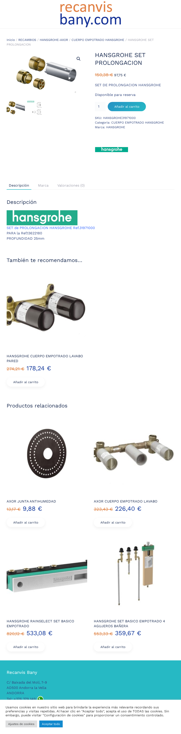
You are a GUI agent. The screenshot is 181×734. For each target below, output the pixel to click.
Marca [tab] (43, 185)
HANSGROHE (115, 127)
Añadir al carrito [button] (25, 382)
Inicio (11, 40)
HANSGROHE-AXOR (54, 40)
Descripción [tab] (19, 185)
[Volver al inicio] (90, 14)
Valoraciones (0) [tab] (71, 185)
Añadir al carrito (126, 106)
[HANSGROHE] (111, 149)
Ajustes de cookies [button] (21, 724)
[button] (79, 59)
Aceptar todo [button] (51, 724)
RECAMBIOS (27, 40)
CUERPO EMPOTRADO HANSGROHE (98, 40)
